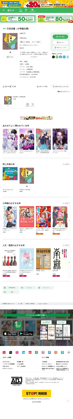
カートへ (61, 42)
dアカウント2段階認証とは (48, 366)
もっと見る (65, 164)
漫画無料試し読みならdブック (9, 303)
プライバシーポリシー (47, 364)
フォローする (25, 33)
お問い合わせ (6, 366)
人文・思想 (29, 66)
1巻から (59, 91)
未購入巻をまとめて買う (62, 86)
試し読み (11, 57)
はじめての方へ (6, 361)
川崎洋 (21, 33)
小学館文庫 (29, 69)
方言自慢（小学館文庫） (19, 96)
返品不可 (22, 48)
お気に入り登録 (43, 86)
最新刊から (66, 91)
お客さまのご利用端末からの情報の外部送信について (62, 369)
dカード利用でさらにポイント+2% (28, 45)
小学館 (27, 64)
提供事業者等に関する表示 (62, 361)
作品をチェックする (61, 47)
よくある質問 (20, 364)
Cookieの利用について (61, 366)
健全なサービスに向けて (62, 364)
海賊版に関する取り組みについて (48, 369)
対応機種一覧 (20, 361)
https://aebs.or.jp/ (30, 383)
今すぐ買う (62, 36)
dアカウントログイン (8, 368)
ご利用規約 (44, 361)
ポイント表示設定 (21, 366)
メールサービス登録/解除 (9, 364)
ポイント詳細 (35, 42)
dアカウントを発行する (30, 398)
